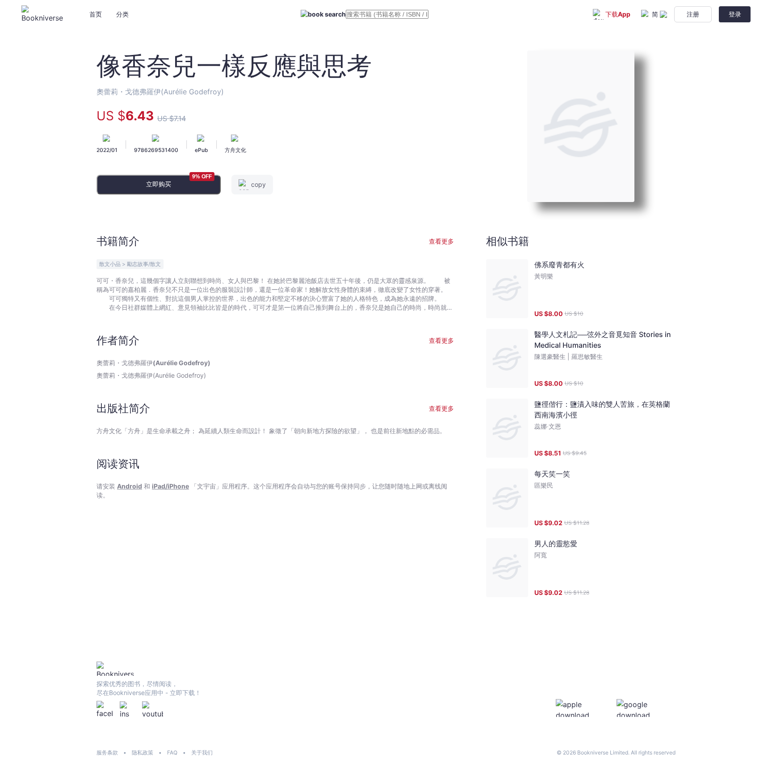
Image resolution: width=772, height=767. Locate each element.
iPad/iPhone (170, 486)
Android (129, 486)
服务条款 (107, 752)
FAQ (172, 752)
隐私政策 (142, 752)
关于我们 (202, 752)
